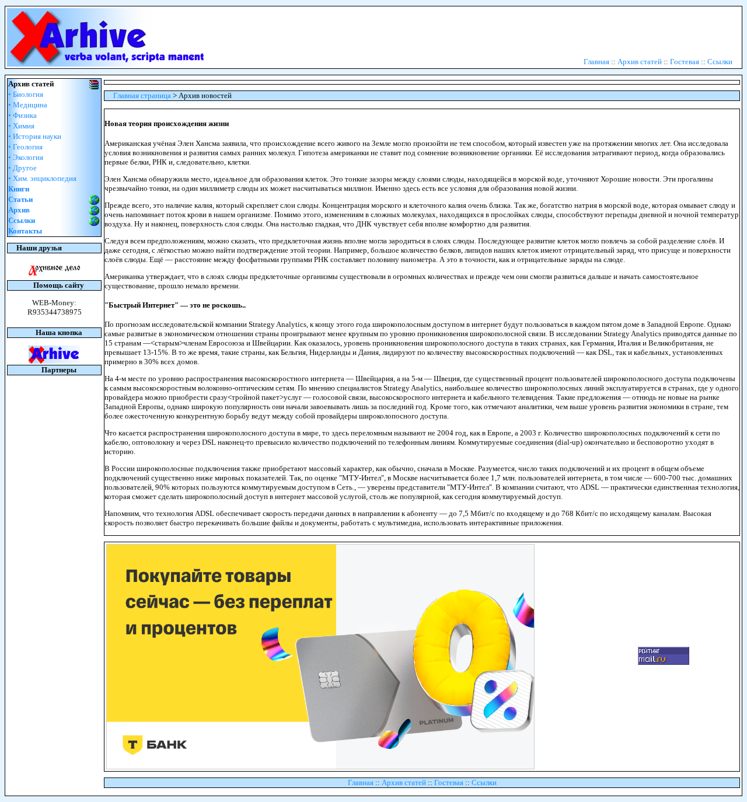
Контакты (25, 230)
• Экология (25, 157)
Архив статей (639, 61)
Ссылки (719, 61)
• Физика (22, 115)
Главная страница (142, 95)
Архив (19, 209)
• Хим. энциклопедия (42, 178)
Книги (18, 188)
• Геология (25, 146)
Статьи (20, 199)
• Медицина (27, 104)
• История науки (34, 136)
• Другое (22, 167)
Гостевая (684, 61)
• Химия (21, 125)
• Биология (25, 94)
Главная (596, 61)
